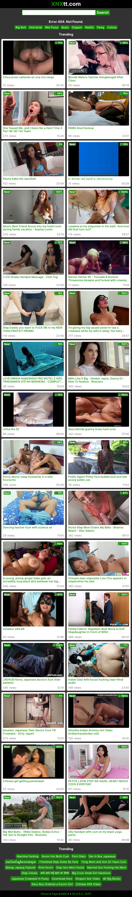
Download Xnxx (62, 878)
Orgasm (77, 27)
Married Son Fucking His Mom (106, 867)
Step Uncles (29, 873)
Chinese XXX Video (88, 884)
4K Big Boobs (111, 878)
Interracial (35, 27)
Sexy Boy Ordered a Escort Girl (52, 884)
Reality (89, 27)
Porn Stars (79, 856)
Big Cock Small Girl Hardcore (91, 873)
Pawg (100, 27)
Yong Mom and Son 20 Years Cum (103, 862)
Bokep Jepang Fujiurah (20, 867)
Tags (54, 893)
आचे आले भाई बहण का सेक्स (54, 873)
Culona (111, 27)
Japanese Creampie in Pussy (30, 878)
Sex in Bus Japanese (102, 856)
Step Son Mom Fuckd (70, 867)
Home (45, 893)
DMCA (64, 893)
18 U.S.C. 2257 (81, 893)
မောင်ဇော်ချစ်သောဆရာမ (21, 862)
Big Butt (21, 27)
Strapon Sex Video (87, 878)
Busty (65, 27)
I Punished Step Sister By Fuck (58, 862)
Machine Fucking (27, 856)
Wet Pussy (51, 27)
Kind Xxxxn (45, 867)
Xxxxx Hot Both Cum (55, 856)
